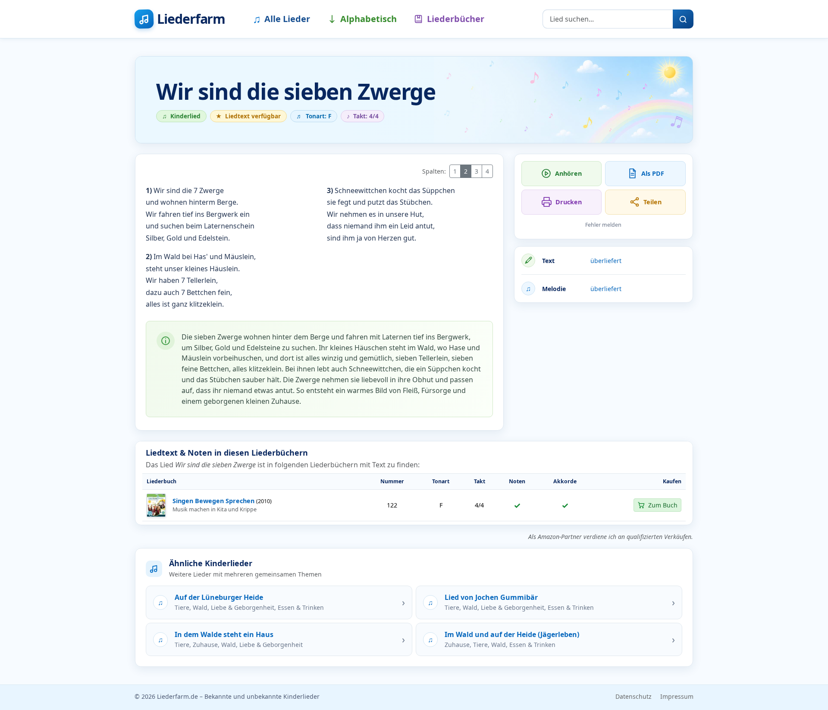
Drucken (568, 202)
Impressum (676, 696)
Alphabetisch (368, 19)
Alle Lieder (281, 18)
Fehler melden (603, 224)
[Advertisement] (603, 370)
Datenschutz (633, 696)
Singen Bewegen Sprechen (213, 501)
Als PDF (652, 173)
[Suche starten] (683, 19)
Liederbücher (455, 19)
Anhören (568, 173)
